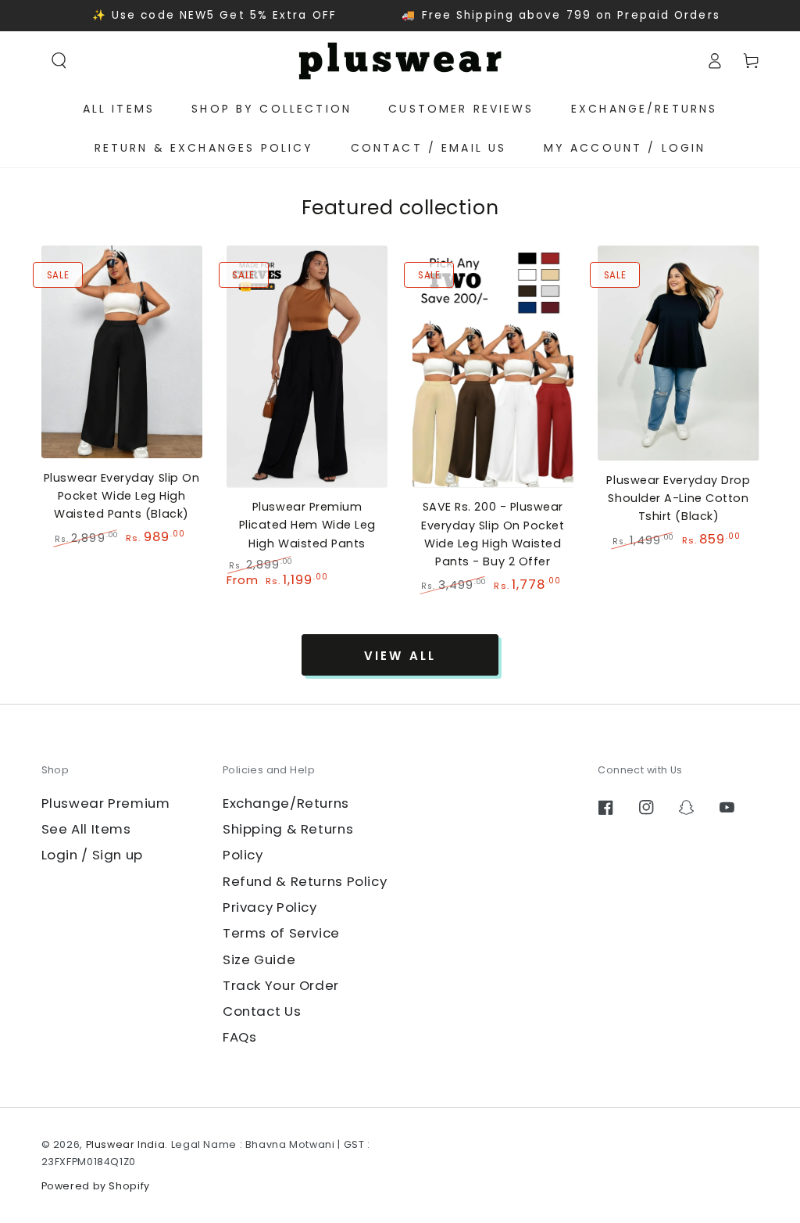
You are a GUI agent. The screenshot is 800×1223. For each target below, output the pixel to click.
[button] (59, 60)
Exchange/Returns (286, 803)
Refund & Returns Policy (305, 881)
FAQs (240, 1037)
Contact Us (262, 1011)
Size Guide (259, 959)
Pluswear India (126, 1144)
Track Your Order (281, 985)
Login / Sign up (92, 854)
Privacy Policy (270, 907)
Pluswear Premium (105, 803)
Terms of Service (281, 933)
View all (400, 655)
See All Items (86, 829)
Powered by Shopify (95, 1186)
